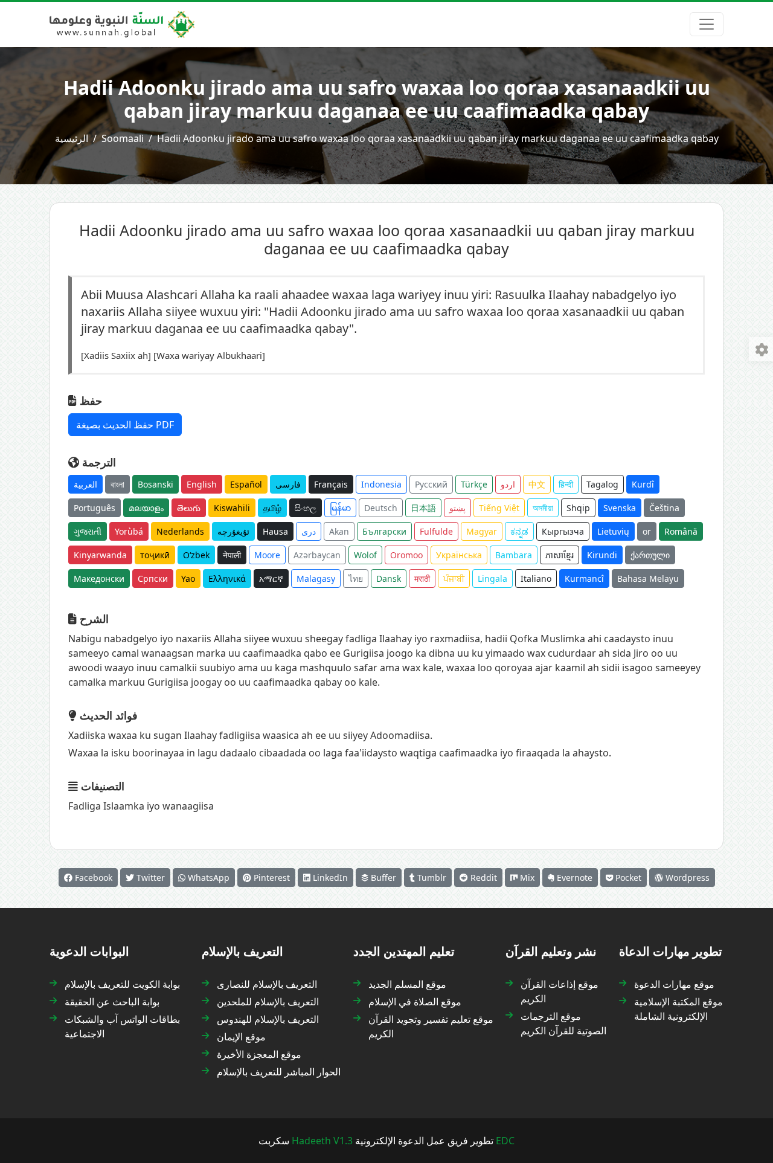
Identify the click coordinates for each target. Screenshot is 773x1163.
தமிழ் (272, 508)
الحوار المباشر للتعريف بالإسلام (279, 1071)
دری (308, 531)
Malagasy (316, 578)
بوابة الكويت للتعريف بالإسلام (122, 984)
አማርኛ (271, 578)
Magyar (481, 531)
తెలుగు (188, 508)
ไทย (355, 578)
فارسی (288, 484)
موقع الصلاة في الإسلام (414, 1001)
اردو (508, 484)
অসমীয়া (543, 508)
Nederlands (180, 531)
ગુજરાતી (87, 531)
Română (681, 531)
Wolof (365, 555)
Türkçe (474, 484)
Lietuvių (613, 531)
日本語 (423, 508)
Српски (153, 578)
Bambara (513, 555)
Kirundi (602, 555)
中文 (536, 484)
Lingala (492, 578)
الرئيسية (71, 138)
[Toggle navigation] (706, 24)
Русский (431, 484)
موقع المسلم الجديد (407, 984)
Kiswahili (232, 508)
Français (331, 484)
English (202, 484)
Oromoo (406, 555)
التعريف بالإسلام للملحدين (268, 1001)
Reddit (482, 877)
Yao (188, 578)
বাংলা (117, 484)
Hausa (275, 531)
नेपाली (232, 555)
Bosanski (155, 484)
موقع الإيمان (241, 1036)
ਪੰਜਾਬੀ (453, 578)
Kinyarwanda (100, 555)
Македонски (99, 578)
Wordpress (686, 877)
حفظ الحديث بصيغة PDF (125, 424)
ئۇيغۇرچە (233, 531)
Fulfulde (436, 531)
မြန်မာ (340, 508)
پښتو (457, 508)
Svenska (619, 508)
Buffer (382, 877)
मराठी (422, 578)
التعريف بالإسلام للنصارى (267, 984)
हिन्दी (566, 484)
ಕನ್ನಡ (519, 531)
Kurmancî (584, 578)
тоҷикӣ (155, 555)
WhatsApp (207, 877)
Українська (459, 555)
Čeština (664, 508)
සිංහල (305, 508)
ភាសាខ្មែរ (559, 555)
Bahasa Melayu (648, 578)
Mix (526, 877)
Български (384, 531)
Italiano (536, 578)
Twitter (149, 877)
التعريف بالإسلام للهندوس (268, 1019)
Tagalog (602, 484)
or (647, 531)
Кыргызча (563, 531)
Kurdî (643, 484)
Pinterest (270, 877)
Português (94, 508)
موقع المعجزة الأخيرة (259, 1054)
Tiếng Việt (499, 508)
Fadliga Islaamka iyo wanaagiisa (141, 806)
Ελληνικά (227, 578)
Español (246, 484)
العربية (85, 484)
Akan (339, 531)
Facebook (92, 877)
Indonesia (381, 484)
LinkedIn (329, 877)
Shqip (578, 508)
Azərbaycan (317, 555)
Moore (267, 555)
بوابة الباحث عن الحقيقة (112, 1001)
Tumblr (430, 877)
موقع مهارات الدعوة (674, 984)
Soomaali (122, 138)
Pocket (627, 877)
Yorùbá (129, 531)
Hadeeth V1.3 (322, 1140)
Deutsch (380, 508)
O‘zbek (196, 555)
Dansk (388, 578)
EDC (505, 1140)
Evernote (573, 877)
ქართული (650, 555)
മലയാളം (146, 508)
